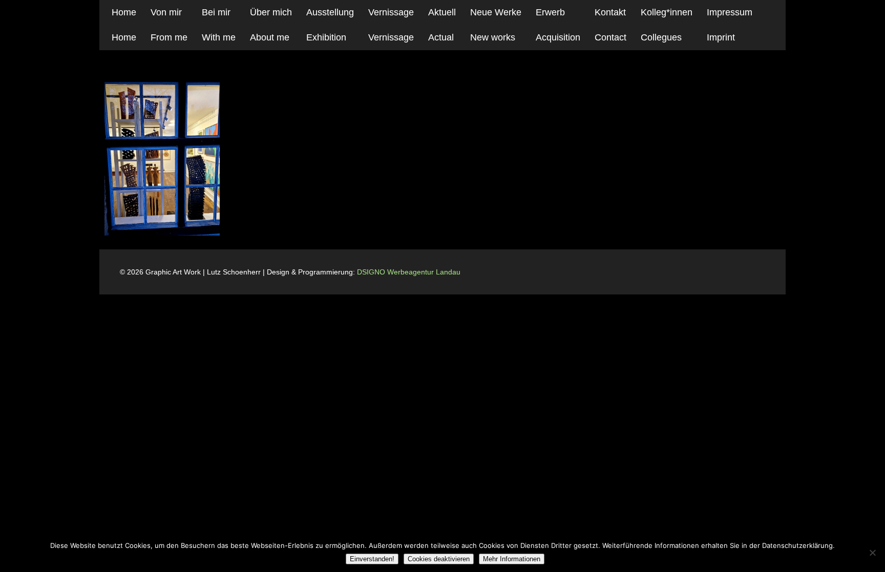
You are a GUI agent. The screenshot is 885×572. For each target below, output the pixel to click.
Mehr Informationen (511, 559)
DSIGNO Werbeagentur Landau (409, 272)
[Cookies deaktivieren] (872, 552)
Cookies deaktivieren (439, 559)
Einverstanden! (372, 559)
